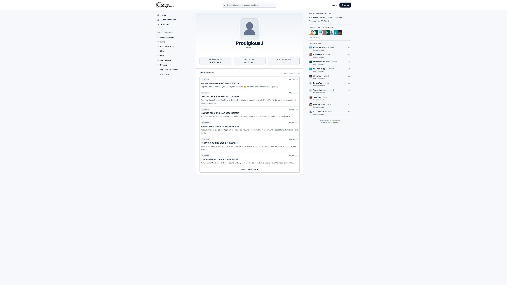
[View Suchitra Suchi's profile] (315, 32)
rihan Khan (317, 54)
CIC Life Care (318, 111)
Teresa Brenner (319, 90)
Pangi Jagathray (320, 47)
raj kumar (317, 76)
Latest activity (316, 44)
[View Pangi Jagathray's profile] (319, 32)
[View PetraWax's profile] (331, 32)
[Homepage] (165, 5)
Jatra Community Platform (329, 123)
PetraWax (317, 83)
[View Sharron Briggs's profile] (335, 32)
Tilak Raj (317, 97)
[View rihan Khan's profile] (323, 32)
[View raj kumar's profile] (339, 32)
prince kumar (319, 104)
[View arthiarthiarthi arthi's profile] (327, 32)
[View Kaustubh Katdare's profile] (311, 32)
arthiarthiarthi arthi (321, 61)
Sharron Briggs (320, 69)
